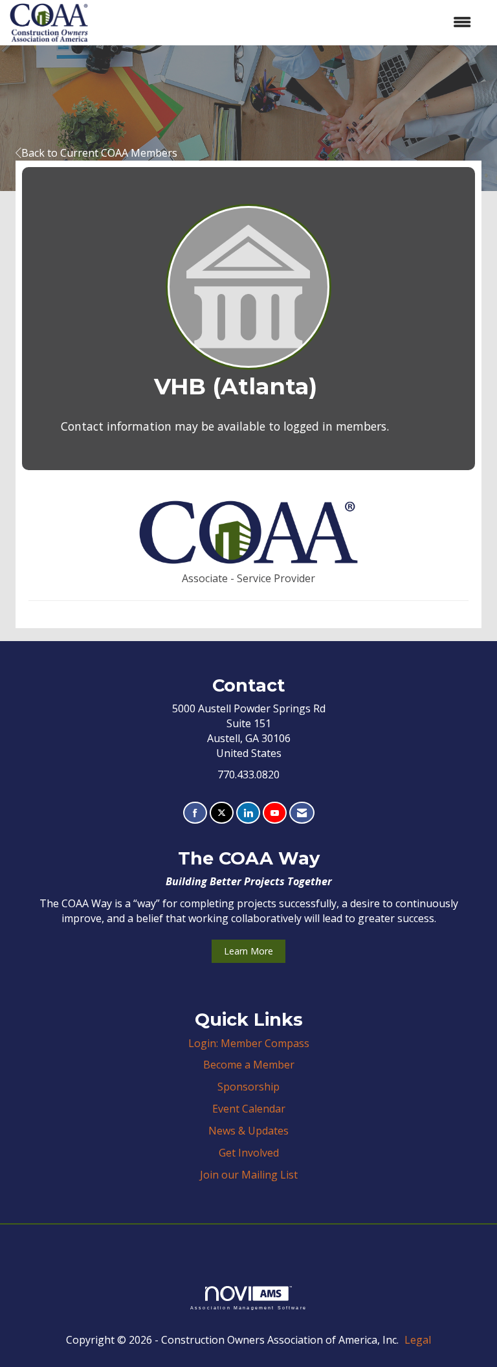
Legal (417, 1340)
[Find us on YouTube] (275, 813)
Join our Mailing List (249, 1175)
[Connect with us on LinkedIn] (248, 813)
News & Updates (248, 1131)
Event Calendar (248, 1109)
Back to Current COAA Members (99, 153)
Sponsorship (248, 1086)
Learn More (248, 951)
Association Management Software (248, 1307)
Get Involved (249, 1153)
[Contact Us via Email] (302, 813)
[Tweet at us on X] (222, 813)
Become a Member (248, 1064)
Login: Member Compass (248, 1043)
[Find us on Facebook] (195, 813)
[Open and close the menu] (286, 22)
